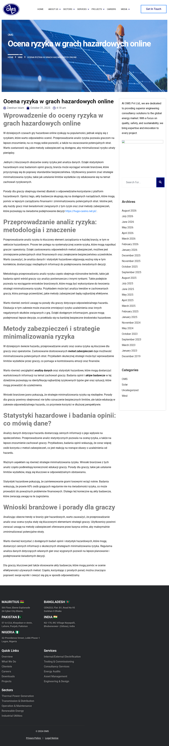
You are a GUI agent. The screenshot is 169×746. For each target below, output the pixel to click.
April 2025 (128, 300)
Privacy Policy (34, 738)
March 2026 (128, 239)
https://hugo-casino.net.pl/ (81, 211)
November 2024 (131, 323)
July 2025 (127, 284)
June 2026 (128, 222)
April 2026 (128, 233)
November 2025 (131, 261)
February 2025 (130, 312)
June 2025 (128, 289)
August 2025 (129, 278)
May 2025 (127, 295)
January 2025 (129, 317)
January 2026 (129, 250)
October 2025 (130, 267)
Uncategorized (130, 390)
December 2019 (131, 356)
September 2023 (131, 340)
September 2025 (131, 272)
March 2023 (128, 345)
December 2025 (131, 256)
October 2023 (130, 334)
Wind (124, 396)
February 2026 (130, 244)
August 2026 (129, 211)
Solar (125, 385)
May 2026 (127, 228)
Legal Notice (51, 738)
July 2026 (127, 216)
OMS (125, 379)
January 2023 (129, 351)
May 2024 (127, 328)
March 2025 (128, 306)
